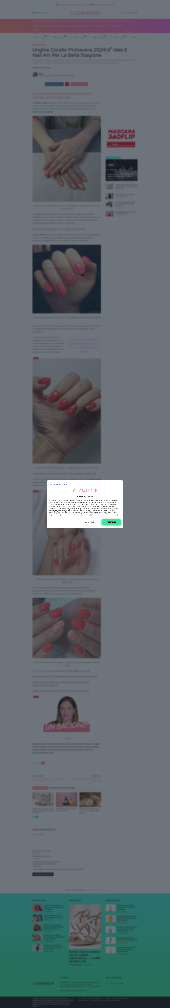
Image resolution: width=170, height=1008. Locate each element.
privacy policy (110, 516)
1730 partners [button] (61, 500)
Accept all (111, 522)
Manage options (90, 522)
